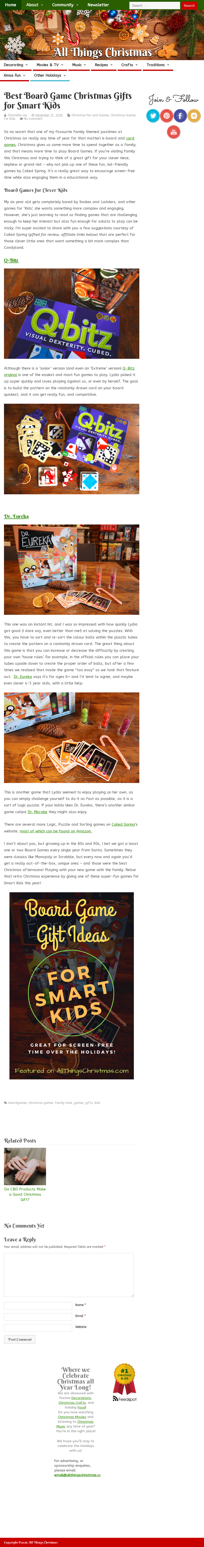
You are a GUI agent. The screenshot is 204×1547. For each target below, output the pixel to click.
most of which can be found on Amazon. (56, 831)
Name (80, 1305)
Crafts (127, 65)
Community (62, 4)
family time (63, 1103)
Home (10, 4)
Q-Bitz (11, 260)
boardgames (17, 1103)
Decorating (13, 65)
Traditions (156, 65)
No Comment (33, 119)
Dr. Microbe (37, 812)
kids (97, 1103)
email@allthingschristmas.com (79, 1475)
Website (80, 1327)
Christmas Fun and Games (90, 115)
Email (80, 1316)
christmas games (41, 1103)
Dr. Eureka (16, 516)
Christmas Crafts (72, 1403)
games (78, 1103)
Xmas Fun (12, 75)
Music (77, 65)
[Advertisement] (94, 1119)
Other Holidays (47, 75)
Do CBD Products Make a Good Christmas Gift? (25, 1194)
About (32, 4)
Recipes (101, 65)
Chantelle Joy (17, 115)
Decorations (81, 1398)
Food (82, 1408)
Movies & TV (48, 65)
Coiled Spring (123, 824)
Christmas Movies (72, 1417)
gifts (89, 1103)
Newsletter (98, 4)
